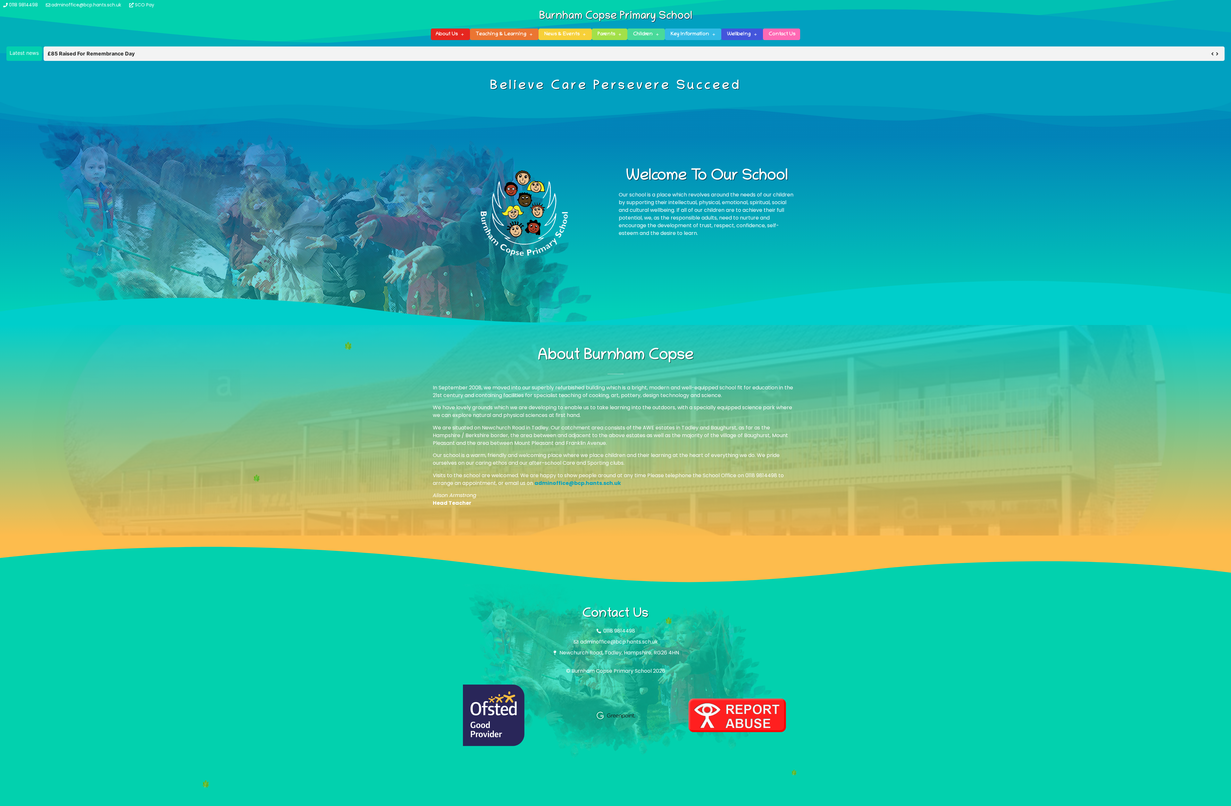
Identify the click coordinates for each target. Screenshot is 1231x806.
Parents (606, 34)
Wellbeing (739, 34)
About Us (447, 34)
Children (643, 34)
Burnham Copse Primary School (615, 16)
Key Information (690, 34)
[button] (1217, 54)
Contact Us (782, 34)
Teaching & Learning (501, 34)
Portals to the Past (70, 53)
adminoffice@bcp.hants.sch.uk (577, 483)
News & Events (562, 34)
